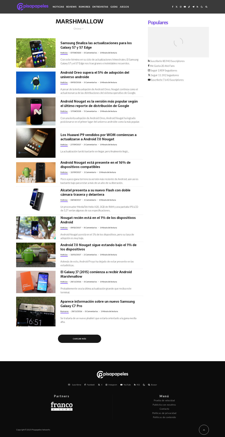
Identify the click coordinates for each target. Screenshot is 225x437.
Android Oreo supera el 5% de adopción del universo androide (94, 74)
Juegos (124, 6)
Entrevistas (100, 6)
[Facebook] (172, 6)
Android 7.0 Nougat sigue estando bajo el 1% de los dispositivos (98, 247)
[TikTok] (189, 6)
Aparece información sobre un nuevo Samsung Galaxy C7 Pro (97, 303)
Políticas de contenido (164, 417)
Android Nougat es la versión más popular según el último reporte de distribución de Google (99, 103)
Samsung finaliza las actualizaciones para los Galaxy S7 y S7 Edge (96, 45)
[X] (176, 6)
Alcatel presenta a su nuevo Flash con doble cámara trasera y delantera (95, 192)
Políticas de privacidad (164, 413)
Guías (113, 6)
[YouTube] (185, 6)
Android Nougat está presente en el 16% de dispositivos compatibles (95, 164)
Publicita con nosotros (164, 404)
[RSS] (197, 6)
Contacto (164, 408)
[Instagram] (181, 6)
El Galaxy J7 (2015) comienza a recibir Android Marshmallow (96, 274)
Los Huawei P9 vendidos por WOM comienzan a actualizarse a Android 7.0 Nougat (98, 137)
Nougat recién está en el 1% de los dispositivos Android (98, 220)
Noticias (58, 6)
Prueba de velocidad (164, 400)
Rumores (84, 6)
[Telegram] (193, 6)
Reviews (71, 6)
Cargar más (79, 339)
